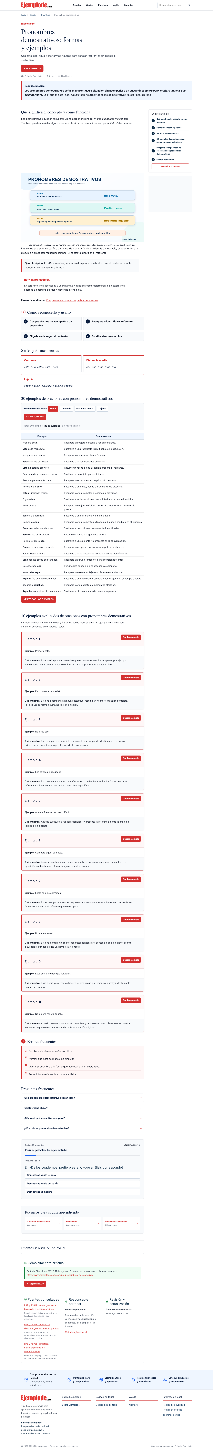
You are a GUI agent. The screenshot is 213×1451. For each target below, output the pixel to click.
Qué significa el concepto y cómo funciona (170, 120)
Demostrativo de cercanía (42, 1183)
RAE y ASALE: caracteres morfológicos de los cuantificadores (37, 1347)
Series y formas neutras (166, 133)
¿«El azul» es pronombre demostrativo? (46, 1128)
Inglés (116, 5)
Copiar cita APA (37, 1284)
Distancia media (84, 408)
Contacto (134, 1404)
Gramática (45, 15)
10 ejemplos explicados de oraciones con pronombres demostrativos (167, 151)
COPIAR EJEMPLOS (35, 416)
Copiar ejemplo (131, 637)
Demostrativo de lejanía (41, 1175)
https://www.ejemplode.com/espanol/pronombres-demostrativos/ (60, 1275)
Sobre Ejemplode (71, 1404)
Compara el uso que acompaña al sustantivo (72, 300)
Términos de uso (171, 1414)
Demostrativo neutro (39, 1191)
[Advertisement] (82, 149)
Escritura (103, 5)
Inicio (23, 15)
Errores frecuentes (163, 159)
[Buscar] (189, 5)
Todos (53, 408)
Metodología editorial (76, 1332)
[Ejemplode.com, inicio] (36, 5)
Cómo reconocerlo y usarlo (167, 128)
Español (77, 5)
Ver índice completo (170, 166)
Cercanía (66, 408)
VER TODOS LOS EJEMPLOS (39, 599)
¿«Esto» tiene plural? (36, 1107)
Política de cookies (172, 1409)
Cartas (89, 5)
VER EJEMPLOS (32, 68)
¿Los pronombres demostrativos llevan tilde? (49, 1097)
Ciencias (128, 5)
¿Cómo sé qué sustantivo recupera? (44, 1118)
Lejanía (102, 408)
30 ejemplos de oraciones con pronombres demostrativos (168, 140)
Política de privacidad (174, 1404)
